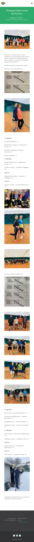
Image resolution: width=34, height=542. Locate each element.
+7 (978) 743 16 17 (22, 522)
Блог (20, 18)
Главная (13, 18)
